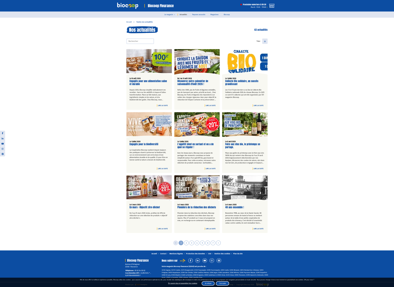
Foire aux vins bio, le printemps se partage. (242, 146)
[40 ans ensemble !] (245, 188)
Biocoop (227, 15)
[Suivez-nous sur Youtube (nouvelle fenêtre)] (2, 143)
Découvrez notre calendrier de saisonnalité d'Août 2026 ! (192, 83)
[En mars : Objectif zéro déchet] (149, 188)
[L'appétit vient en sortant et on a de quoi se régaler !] (197, 125)
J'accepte (222, 283)
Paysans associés (198, 15)
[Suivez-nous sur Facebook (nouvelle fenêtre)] (2, 133)
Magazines (214, 15)
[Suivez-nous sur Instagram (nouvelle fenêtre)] (2, 148)
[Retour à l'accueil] (127, 6)
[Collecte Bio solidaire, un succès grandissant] (245, 62)
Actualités (183, 15)
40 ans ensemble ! (234, 207)
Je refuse (208, 283)
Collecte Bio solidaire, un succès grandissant (241, 83)
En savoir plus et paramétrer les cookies (182, 283)
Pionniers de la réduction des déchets (196, 207)
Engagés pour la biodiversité (143, 144)
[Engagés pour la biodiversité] (149, 125)
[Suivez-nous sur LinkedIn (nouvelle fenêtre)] (2, 138)
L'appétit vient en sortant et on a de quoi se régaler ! (195, 146)
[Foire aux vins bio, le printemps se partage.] (245, 125)
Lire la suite (163, 105)
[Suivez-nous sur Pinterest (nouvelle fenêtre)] (2, 153)
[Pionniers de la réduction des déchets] (197, 188)
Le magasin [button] (168, 15)
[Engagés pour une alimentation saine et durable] (149, 62)
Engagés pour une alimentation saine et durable (148, 83)
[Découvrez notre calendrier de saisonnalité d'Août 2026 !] (197, 62)
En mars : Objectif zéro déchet (144, 207)
